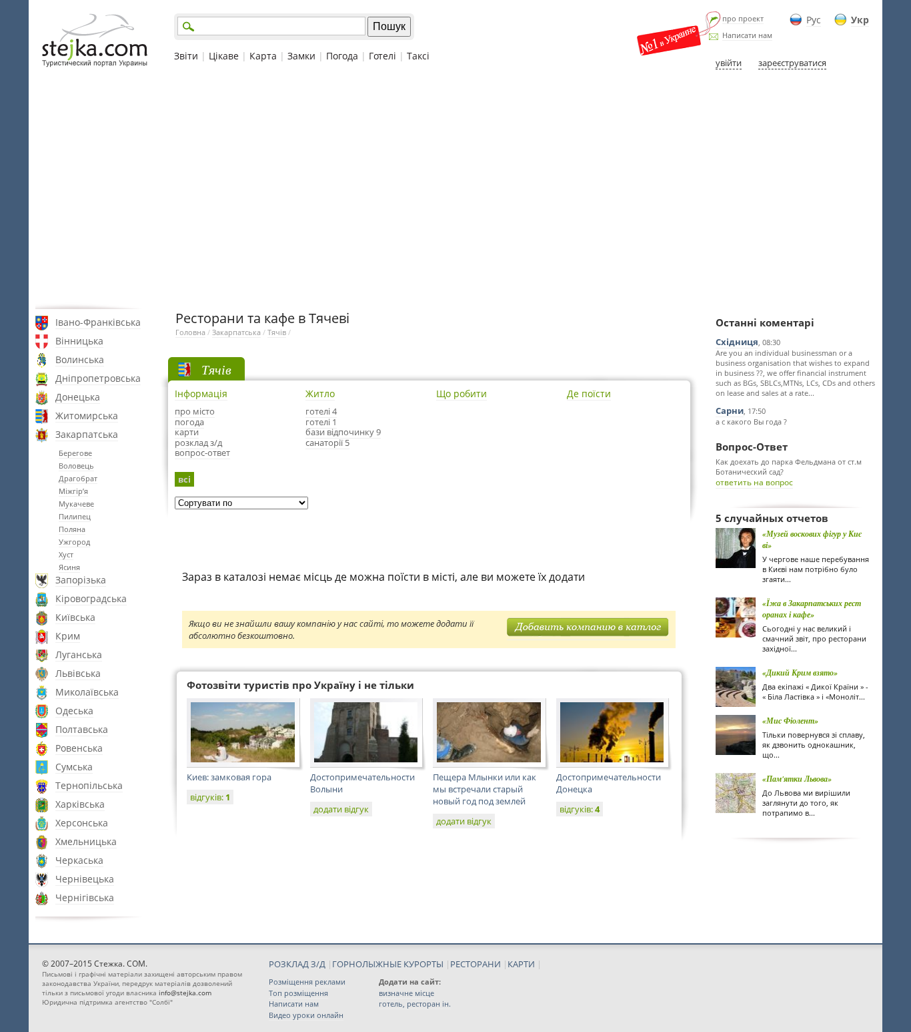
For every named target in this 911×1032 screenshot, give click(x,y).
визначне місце (406, 993)
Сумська (74, 766)
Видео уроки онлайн (306, 1015)
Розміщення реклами (307, 982)
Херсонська (81, 822)
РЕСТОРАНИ (475, 964)
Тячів (276, 332)
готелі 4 (321, 411)
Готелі (382, 55)
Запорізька (80, 579)
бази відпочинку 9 (343, 432)
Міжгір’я (73, 491)
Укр (860, 19)
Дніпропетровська (98, 378)
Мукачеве (76, 504)
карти (187, 432)
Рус (813, 19)
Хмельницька (86, 841)
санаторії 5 (327, 443)
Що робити (461, 393)
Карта (263, 55)
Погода (342, 55)
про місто (195, 411)
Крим (67, 635)
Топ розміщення (298, 993)
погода (189, 422)
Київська (75, 617)
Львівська (78, 673)
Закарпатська (86, 434)
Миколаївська (87, 692)
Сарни (730, 411)
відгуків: (210, 797)
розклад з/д (198, 443)
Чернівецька (84, 878)
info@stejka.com (185, 992)
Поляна (72, 529)
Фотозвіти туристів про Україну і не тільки (300, 685)
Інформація (201, 393)
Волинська (79, 359)
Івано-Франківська (98, 322)
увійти (729, 63)
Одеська (74, 710)
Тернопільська (89, 785)
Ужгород (74, 542)
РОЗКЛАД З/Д (297, 964)
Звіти (186, 55)
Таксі (418, 55)
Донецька (77, 397)
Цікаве (224, 55)
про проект (743, 18)
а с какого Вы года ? (751, 422)
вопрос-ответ (202, 453)
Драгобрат (78, 478)
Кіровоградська (91, 598)
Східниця (737, 342)
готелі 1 (321, 422)
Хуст (66, 554)
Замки (301, 55)
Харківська (80, 804)
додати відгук (341, 809)
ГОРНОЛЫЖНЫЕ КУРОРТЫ (387, 964)
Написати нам (747, 35)
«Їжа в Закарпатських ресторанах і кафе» (811, 608)
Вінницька (79, 340)
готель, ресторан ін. (415, 1004)
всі (184, 479)
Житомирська (86, 415)
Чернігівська (84, 897)
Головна (190, 332)
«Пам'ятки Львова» (797, 778)
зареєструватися (792, 63)
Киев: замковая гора (229, 777)
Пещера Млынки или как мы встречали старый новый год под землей (484, 789)
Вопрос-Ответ (752, 446)
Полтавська (81, 729)
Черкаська (79, 860)
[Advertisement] (455, 188)
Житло (320, 393)
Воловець (76, 466)
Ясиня (69, 567)
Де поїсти (589, 393)
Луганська (78, 654)
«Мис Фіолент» (790, 720)
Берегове (75, 453)
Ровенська (79, 748)
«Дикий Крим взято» (800, 672)
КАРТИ (521, 964)
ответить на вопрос (754, 482)
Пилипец (75, 516)
